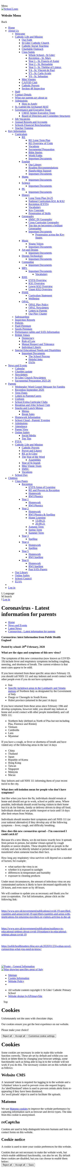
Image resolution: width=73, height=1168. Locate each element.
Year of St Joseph (31, 462)
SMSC (25, 469)
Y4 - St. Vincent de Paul (42, 70)
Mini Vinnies (29, 79)
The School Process (39, 356)
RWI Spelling (36, 557)
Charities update (23, 371)
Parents (12, 383)
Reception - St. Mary (40, 58)
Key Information (17, 131)
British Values (22, 335)
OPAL (25, 301)
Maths (25, 176)
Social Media (29, 435)
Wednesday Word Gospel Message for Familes (40, 386)
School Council (23, 578)
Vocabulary (35, 207)
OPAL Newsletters (39, 307)
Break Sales (28, 414)
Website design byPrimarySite (25, 996)
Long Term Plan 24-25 (41, 198)
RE (23, 137)
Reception (27, 484)
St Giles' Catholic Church (35, 42)
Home (11, 27)
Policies (19, 322)
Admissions (21, 100)
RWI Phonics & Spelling (42, 514)
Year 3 (25, 535)
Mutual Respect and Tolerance (38, 344)
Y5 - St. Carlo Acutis (40, 73)
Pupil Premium (23, 325)
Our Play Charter (38, 313)
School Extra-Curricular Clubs (31, 402)
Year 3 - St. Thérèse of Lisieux (45, 67)
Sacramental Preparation (41, 149)
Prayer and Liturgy (32, 450)
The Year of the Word (33, 456)
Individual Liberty (31, 347)
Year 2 (25, 508)
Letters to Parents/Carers (28, 395)
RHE (24, 277)
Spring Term (35, 529)
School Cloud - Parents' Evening (32, 420)
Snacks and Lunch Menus (29, 408)
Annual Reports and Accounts (31, 122)
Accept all (20, 1036)
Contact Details (23, 94)
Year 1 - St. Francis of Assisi (44, 61)
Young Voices (36, 243)
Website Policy (16, 981)
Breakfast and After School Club (32, 405)
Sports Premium (23, 329)
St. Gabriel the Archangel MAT (32, 106)
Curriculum (21, 134)
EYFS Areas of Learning (42, 487)
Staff (17, 91)
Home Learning (37, 517)
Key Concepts (36, 210)
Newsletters (21, 374)
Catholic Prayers (30, 85)
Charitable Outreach (32, 49)
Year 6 (25, 560)
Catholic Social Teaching (35, 45)
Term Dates (21, 392)
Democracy (28, 338)
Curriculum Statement (40, 295)
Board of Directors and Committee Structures (46, 115)
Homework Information (27, 417)
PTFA (18, 441)
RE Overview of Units (41, 143)
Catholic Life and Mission (29, 36)
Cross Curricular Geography (44, 222)
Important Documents (40, 158)
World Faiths (35, 155)
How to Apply (29, 103)
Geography (28, 216)
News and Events (17, 365)
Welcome (20, 33)
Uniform (19, 399)
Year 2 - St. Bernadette (41, 64)
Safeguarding (22, 316)
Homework (35, 493)
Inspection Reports (25, 319)
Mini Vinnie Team (31, 465)
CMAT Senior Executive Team (38, 112)
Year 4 (25, 542)
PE (23, 189)
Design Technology (32, 255)
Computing (28, 262)
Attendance (21, 426)
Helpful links (35, 359)
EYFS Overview (38, 280)
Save (31, 1165)
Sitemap (12, 975)
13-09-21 (40, 520)
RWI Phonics (36, 496)
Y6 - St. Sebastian (38, 76)
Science (26, 182)
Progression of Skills (40, 213)
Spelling (33, 539)
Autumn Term (36, 526)
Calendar (20, 368)
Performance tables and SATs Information (37, 332)
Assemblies (35, 459)
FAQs (32, 362)
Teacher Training (24, 128)
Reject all (7, 1036)
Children (12, 478)
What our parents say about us (31, 97)
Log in (11, 587)
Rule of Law (28, 341)
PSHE (25, 292)
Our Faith (27, 39)
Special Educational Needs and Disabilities (38, 350)
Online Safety (22, 432)
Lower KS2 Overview (41, 286)
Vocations (34, 146)
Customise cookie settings (42, 1036)
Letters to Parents (38, 310)
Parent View (21, 429)
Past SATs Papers (38, 569)
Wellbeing (34, 298)
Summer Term (36, 532)
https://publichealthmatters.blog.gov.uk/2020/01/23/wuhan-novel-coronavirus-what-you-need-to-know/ (36, 948)
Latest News (15, 628)
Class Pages (21, 481)
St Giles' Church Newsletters (30, 377)
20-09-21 (40, 523)
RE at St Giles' (30, 453)
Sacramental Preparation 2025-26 (33, 380)
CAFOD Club (29, 82)
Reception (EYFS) (39, 204)
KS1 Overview (37, 283)
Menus (25, 411)
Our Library (35, 164)
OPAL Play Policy (38, 304)
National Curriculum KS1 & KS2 (47, 201)
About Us (13, 30)
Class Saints (28, 52)
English (26, 161)
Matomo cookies (19, 1108)
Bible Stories (35, 152)
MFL (24, 268)
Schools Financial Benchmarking (32, 125)
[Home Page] (9, 8)
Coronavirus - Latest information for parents (31, 631)
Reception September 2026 (29, 389)
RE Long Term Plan (39, 140)
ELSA (18, 581)
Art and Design (30, 249)
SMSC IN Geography (40, 219)
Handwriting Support (40, 170)
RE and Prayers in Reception (44, 490)
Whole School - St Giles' (42, 55)
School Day (21, 475)
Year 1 (25, 499)
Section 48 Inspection (33, 88)
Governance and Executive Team (33, 109)
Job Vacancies (22, 119)
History (26, 195)
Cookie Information (18, 978)
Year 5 (25, 551)
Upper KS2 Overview (40, 289)
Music (25, 240)
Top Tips (26, 438)
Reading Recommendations (43, 167)
